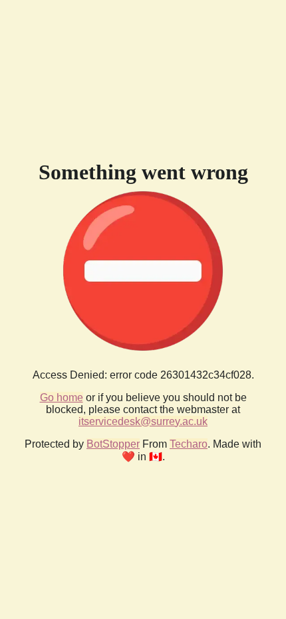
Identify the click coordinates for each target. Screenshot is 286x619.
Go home (61, 397)
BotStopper (113, 444)
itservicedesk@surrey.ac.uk (143, 421)
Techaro (189, 444)
